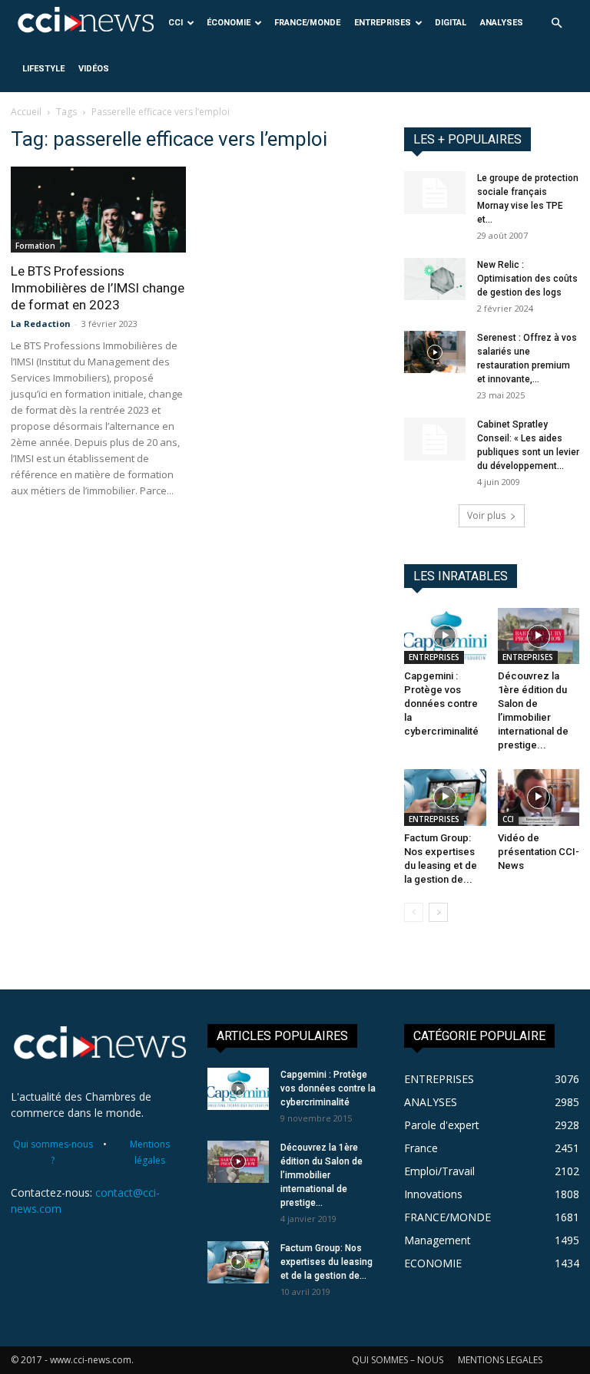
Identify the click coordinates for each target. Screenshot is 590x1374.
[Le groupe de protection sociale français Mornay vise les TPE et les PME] (435, 192)
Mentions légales (150, 1152)
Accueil (26, 111)
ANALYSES (501, 23)
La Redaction (41, 323)
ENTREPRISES (382, 23)
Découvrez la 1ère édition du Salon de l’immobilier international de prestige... (321, 1175)
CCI (175, 23)
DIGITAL (450, 23)
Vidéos (93, 69)
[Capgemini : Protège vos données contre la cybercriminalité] (445, 636)
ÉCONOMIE (228, 23)
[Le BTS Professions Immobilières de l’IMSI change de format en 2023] (98, 210)
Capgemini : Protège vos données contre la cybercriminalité (441, 703)
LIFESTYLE (43, 69)
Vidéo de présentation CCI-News (538, 851)
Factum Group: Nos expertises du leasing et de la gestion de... (326, 1262)
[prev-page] (413, 912)
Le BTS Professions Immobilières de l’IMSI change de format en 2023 (97, 287)
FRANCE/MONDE (307, 23)
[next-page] (438, 912)
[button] (556, 23)
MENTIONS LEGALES (500, 1359)
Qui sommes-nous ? (53, 1152)
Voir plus (486, 515)
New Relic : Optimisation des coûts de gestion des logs (527, 278)
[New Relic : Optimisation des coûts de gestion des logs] (435, 279)
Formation (35, 245)
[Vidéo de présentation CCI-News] (539, 797)
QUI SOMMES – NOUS (397, 1359)
